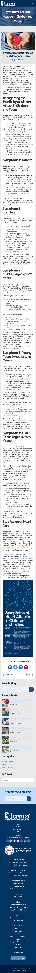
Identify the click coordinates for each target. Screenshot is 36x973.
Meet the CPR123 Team (18, 936)
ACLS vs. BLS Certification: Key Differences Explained (20, 719)
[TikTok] (28, 840)
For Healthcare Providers (18, 862)
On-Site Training (18, 886)
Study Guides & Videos (18, 942)
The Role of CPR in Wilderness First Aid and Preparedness (22, 738)
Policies (18, 947)
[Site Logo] (8, 3)
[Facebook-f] (7, 840)
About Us (18, 928)
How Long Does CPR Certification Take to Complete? (21, 701)
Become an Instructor (18, 918)
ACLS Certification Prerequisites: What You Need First (21, 729)
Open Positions (18, 920)
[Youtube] (14, 840)
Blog (4, 765)
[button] (32, 3)
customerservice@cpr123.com (18, 838)
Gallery (18, 944)
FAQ (18, 934)
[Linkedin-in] (25, 840)
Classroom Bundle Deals (18, 904)
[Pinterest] (17, 840)
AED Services (18, 897)
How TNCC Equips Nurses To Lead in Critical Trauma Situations (21, 747)
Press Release (7, 768)
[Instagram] (21, 840)
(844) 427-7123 (18, 829)
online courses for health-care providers (18, 558)
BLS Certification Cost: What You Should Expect (21, 710)
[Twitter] (10, 840)
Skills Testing (18, 883)
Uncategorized (7, 762)
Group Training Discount (18, 910)
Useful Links (18, 950)
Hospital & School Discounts (18, 907)
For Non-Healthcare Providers (18, 865)
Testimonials (18, 931)
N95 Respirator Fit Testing (18, 889)
